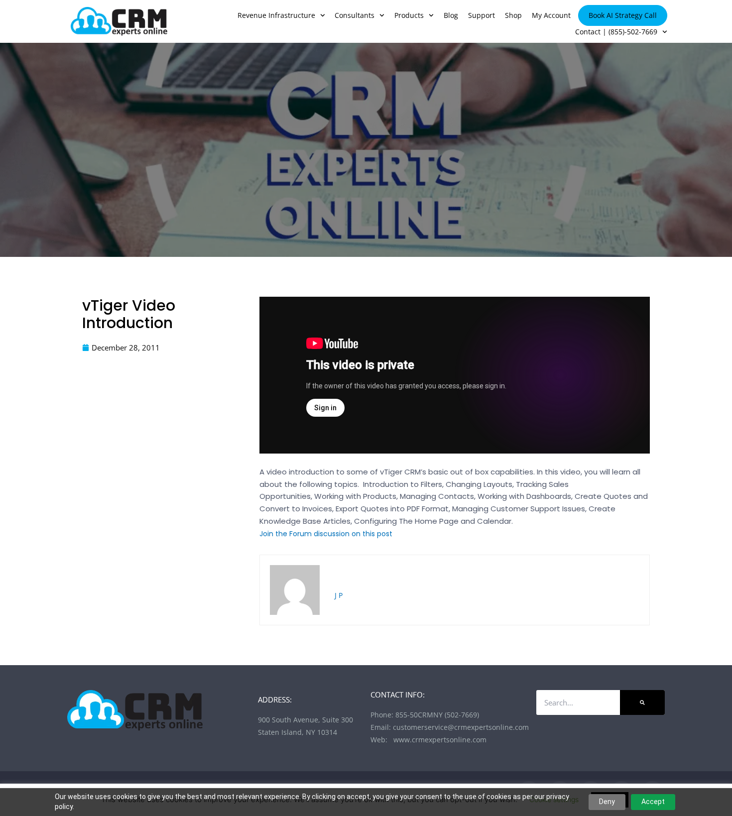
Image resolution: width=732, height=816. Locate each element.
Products (409, 15)
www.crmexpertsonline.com (438, 739)
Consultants (354, 15)
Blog (451, 15)
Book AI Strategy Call (623, 15)
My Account (551, 15)
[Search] (642, 702)
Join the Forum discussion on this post (325, 534)
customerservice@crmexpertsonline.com (461, 727)
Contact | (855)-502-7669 (616, 31)
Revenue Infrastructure (276, 15)
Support (481, 15)
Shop (513, 15)
